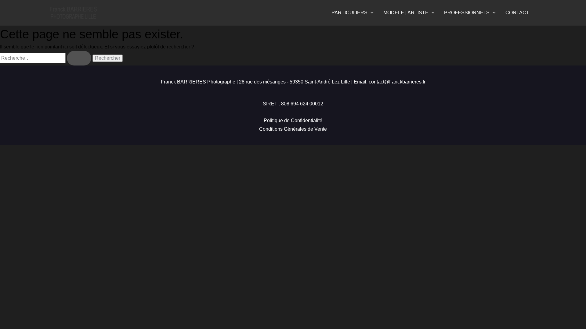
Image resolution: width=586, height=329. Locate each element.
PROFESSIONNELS (467, 12)
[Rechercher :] (46, 58)
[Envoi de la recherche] (79, 58)
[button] (370, 12)
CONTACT (517, 12)
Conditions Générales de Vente (293, 129)
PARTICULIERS (349, 12)
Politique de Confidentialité (293, 120)
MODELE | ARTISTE (406, 12)
